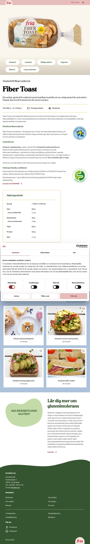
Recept (8, 505)
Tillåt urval (45, 296)
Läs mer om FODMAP (11, 184)
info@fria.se (15, 488)
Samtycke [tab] (15, 252)
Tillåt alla (73, 296)
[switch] (34, 287)
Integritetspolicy (54, 513)
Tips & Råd (52, 498)
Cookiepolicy (10, 513)
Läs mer (51, 452)
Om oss (51, 505)
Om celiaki (9, 501)
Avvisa (16, 296)
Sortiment (9, 498)
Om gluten (52, 501)
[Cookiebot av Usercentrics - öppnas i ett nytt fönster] (77, 246)
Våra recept (75, 2)
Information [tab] (45, 252)
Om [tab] (74, 252)
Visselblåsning (11, 517)
